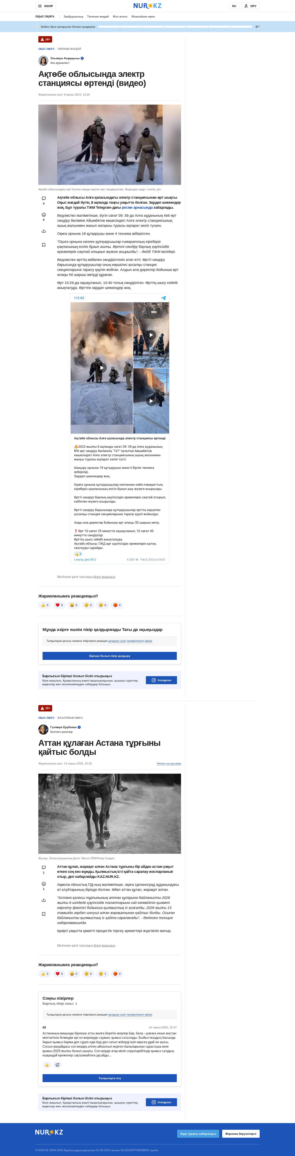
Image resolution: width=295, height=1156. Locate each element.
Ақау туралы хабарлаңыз (198, 1133)
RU (234, 6)
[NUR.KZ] (147, 6)
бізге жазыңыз (104, 577)
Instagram (164, 680)
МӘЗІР (48, 6)
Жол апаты (120, 16)
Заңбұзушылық (73, 16)
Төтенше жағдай (98, 16)
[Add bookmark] (43, 244)
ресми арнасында (137, 208)
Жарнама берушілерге (240, 1133)
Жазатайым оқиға (143, 16)
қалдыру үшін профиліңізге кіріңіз (130, 640)
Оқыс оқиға (44, 16)
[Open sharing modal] (43, 231)
